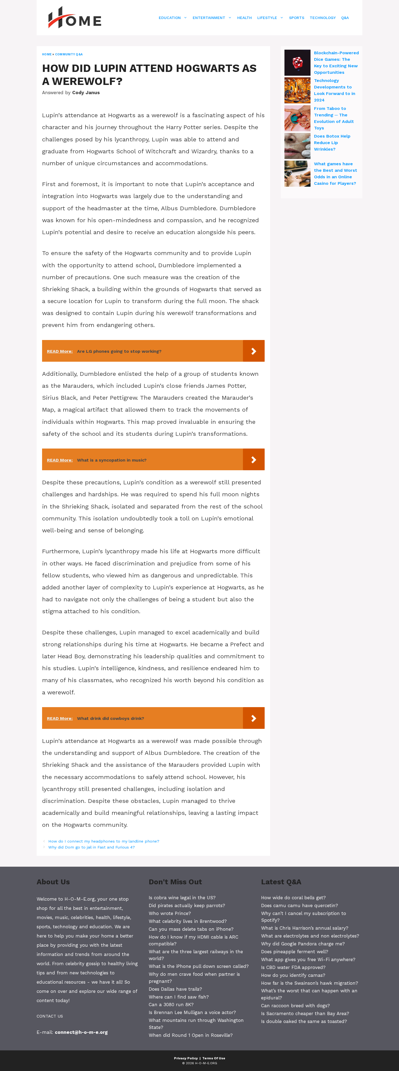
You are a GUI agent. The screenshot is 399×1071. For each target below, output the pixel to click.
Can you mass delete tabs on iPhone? (191, 929)
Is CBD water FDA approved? (293, 967)
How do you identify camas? (293, 975)
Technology (323, 17)
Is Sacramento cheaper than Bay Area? (305, 1013)
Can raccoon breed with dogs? (295, 1005)
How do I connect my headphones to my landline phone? (103, 841)
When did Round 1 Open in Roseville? (191, 1035)
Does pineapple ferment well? (294, 951)
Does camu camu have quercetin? (299, 905)
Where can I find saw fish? (179, 997)
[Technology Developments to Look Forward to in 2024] (297, 91)
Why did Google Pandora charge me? (303, 943)
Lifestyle (267, 17)
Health (244, 17)
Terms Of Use (213, 1058)
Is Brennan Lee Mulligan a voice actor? (192, 1012)
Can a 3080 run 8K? (171, 1004)
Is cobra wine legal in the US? (182, 897)
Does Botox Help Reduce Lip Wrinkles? (332, 143)
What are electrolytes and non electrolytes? (310, 936)
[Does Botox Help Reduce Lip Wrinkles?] (297, 147)
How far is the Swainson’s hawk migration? (309, 983)
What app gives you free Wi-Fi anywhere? (308, 959)
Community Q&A (69, 54)
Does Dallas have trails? (175, 989)
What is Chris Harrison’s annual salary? (304, 928)
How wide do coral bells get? (293, 897)
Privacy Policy (186, 1058)
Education (170, 17)
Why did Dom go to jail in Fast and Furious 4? (91, 847)
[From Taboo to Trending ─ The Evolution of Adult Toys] (297, 119)
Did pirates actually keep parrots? (187, 905)
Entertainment (209, 17)
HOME (47, 54)
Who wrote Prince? (170, 913)
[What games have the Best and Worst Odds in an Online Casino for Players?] (297, 174)
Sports (296, 17)
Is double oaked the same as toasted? (304, 1021)
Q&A (345, 17)
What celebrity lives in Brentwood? (188, 921)
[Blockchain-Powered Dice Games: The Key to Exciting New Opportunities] (297, 63)
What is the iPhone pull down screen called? (199, 966)
